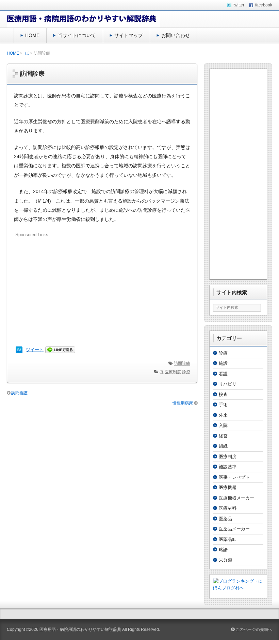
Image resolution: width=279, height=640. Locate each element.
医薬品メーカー (234, 528)
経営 (223, 435)
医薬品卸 (227, 539)
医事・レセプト (234, 477)
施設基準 (227, 466)
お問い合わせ (175, 35)
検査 (223, 394)
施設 (223, 363)
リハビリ (227, 384)
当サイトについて (77, 35)
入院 (223, 425)
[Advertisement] (102, 285)
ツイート (35, 349)
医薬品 (225, 518)
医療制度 (173, 372)
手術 (223, 404)
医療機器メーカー (236, 498)
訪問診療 (182, 363)
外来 (223, 415)
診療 (186, 372)
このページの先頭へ (253, 629)
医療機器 (227, 487)
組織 (223, 446)
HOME (32, 35)
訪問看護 (19, 393)
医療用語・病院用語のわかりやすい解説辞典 (80, 629)
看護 (223, 373)
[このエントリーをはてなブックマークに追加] (19, 350)
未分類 (225, 560)
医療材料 (227, 508)
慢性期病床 (183, 403)
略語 (223, 549)
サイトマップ (128, 35)
